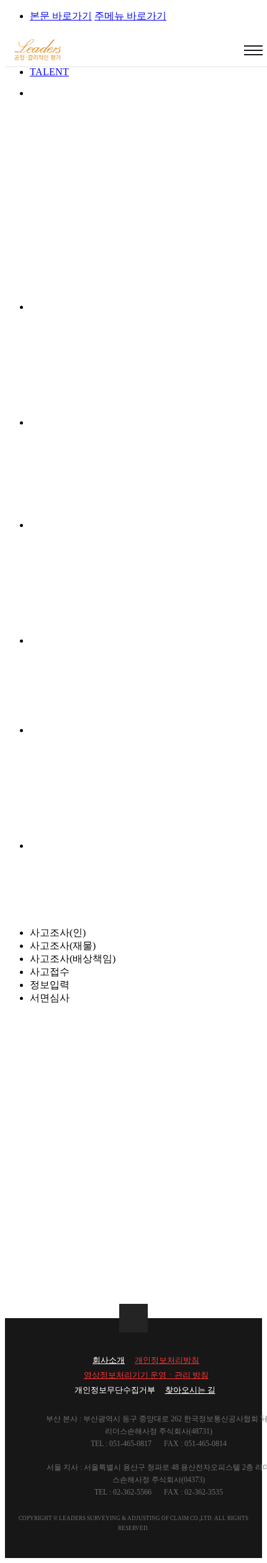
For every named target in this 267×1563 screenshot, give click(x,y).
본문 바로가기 (61, 16)
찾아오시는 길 (190, 1390)
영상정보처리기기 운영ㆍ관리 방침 (146, 1375)
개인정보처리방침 (167, 1360)
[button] (253, 50)
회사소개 (109, 1360)
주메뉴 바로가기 (130, 16)
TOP (133, 1318)
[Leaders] (37, 51)
